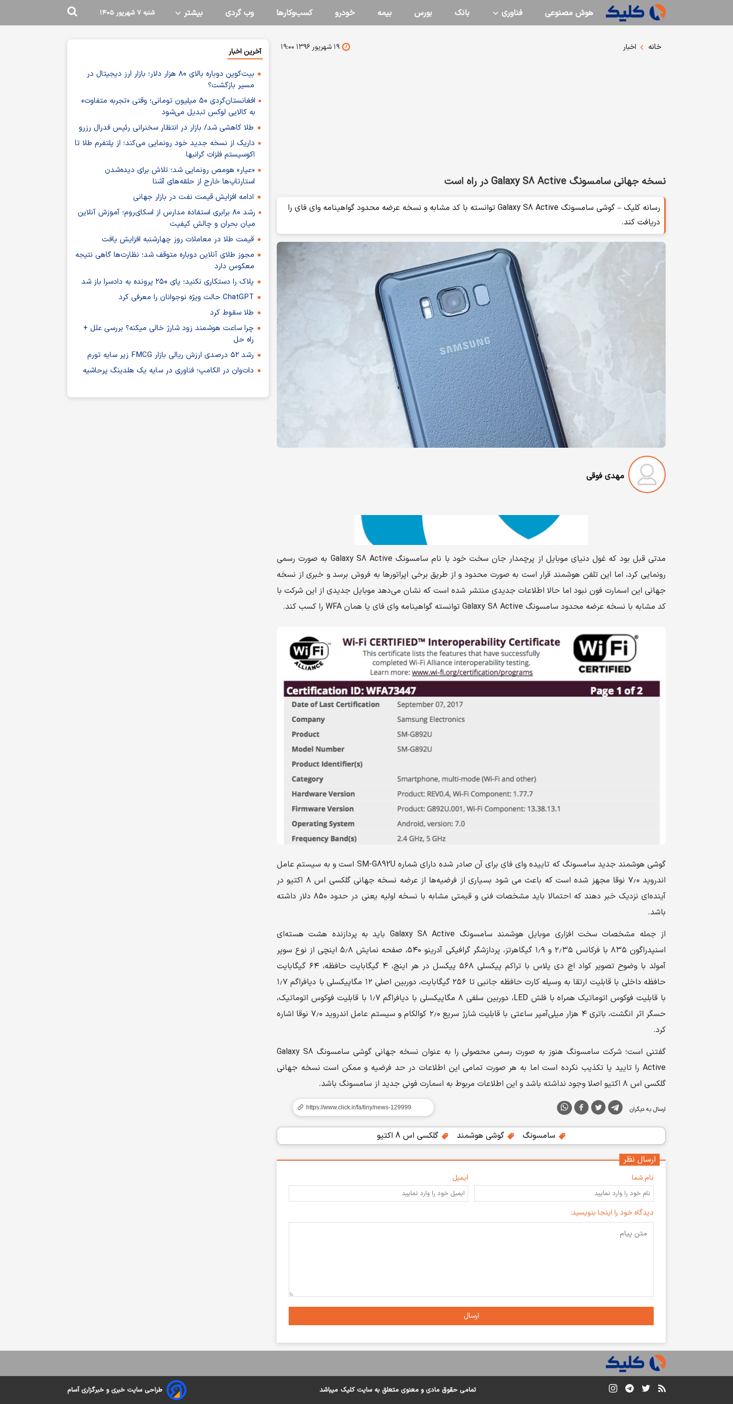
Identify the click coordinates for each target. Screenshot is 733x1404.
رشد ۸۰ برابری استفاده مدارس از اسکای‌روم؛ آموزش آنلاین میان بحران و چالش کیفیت (166, 218)
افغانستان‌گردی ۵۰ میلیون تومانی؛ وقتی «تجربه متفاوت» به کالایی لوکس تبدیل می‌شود (168, 106)
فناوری (511, 13)
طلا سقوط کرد (232, 313)
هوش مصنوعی (569, 13)
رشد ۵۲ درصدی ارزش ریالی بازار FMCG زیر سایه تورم (170, 355)
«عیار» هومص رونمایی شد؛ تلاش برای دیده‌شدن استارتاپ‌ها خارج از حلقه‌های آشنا (180, 176)
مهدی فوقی (605, 476)
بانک (462, 13)
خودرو (345, 13)
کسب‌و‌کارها (294, 13)
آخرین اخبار (245, 51)
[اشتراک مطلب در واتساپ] (564, 1108)
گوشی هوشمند (482, 1136)
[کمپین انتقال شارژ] (471, 530)
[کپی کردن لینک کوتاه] (359, 1107)
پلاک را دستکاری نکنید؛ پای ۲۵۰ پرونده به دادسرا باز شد (167, 282)
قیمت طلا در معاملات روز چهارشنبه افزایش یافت (178, 239)
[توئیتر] (598, 1109)
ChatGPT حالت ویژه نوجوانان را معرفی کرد (186, 297)
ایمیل (460, 1178)
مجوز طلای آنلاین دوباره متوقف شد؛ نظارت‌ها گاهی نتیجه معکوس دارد (164, 260)
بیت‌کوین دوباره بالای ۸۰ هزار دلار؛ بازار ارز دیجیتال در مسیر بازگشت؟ (170, 79)
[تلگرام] (615, 1109)
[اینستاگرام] (613, 1390)
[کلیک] (636, 12)
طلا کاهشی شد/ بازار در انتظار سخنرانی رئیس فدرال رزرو (166, 128)
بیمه (384, 13)
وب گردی (239, 13)
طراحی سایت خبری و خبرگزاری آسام (115, 1390)
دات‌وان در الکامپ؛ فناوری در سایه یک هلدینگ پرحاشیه (168, 370)
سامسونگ (540, 1136)
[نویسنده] (647, 476)
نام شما (643, 1178)
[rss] (662, 1390)
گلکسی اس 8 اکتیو (409, 1136)
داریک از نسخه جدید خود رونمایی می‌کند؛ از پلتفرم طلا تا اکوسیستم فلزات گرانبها (165, 149)
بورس (423, 13)
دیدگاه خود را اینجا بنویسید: (612, 1213)
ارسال (471, 1316)
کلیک (348, 1390)
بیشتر (192, 13)
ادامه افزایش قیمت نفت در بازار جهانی (193, 197)
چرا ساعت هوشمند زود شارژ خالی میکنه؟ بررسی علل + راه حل (168, 334)
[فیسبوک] (581, 1109)
